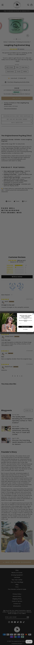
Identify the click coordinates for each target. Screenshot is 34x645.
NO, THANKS (25, 329)
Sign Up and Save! (25, 326)
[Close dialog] (33, 313)
